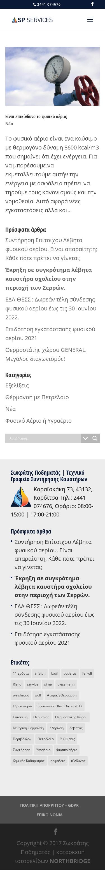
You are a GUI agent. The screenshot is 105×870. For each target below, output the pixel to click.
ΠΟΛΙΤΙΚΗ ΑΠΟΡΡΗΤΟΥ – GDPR (49, 805)
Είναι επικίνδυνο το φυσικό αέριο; (36, 116)
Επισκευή (20, 717)
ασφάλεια (57, 760)
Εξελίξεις (17, 385)
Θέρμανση (41, 717)
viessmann (66, 684)
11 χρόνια (21, 673)
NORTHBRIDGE (70, 861)
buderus (70, 673)
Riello (17, 684)
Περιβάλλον (22, 738)
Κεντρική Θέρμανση (28, 728)
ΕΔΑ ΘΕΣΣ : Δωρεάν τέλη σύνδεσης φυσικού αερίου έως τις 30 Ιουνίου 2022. (50, 308)
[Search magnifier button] (95, 438)
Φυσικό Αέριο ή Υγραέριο (38, 420)
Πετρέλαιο (46, 738)
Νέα (9, 123)
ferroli (87, 673)
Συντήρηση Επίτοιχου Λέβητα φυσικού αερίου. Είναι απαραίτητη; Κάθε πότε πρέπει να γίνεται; (51, 249)
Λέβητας (76, 728)
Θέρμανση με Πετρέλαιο (37, 397)
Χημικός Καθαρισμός (29, 760)
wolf (38, 695)
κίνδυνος (78, 760)
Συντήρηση (21, 749)
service (32, 684)
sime (48, 684)
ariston (39, 673)
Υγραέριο (43, 749)
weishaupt (21, 695)
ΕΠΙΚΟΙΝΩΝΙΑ (49, 814)
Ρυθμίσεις (67, 738)
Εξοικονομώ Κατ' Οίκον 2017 (60, 706)
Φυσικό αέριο (66, 749)
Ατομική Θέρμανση (61, 695)
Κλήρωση (57, 728)
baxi (54, 673)
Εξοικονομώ (22, 706)
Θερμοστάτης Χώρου (71, 717)
